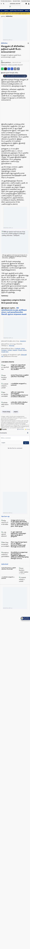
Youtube (9, 350)
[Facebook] (8, 69)
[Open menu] (1, 3)
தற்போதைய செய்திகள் (16, 10)
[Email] (15, 69)
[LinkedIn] (12, 69)
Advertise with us (7, 40)
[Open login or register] (28, 3)
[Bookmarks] (26, 3)
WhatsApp (11, 345)
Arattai (24, 350)
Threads (20, 350)
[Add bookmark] (28, 43)
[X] (5, 69)
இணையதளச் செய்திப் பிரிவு (9, 72)
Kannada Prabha (16, 1)
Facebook (17, 348)
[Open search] (3, 4)
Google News (4, 352)
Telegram (14, 350)
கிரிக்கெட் (4, 43)
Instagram (4, 350)
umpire (16, 411)
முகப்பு (6, 10)
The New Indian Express (6, 1)
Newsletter (23, 341)
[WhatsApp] (2, 69)
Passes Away (6, 411)
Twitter (23, 348)
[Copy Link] (18, 69)
